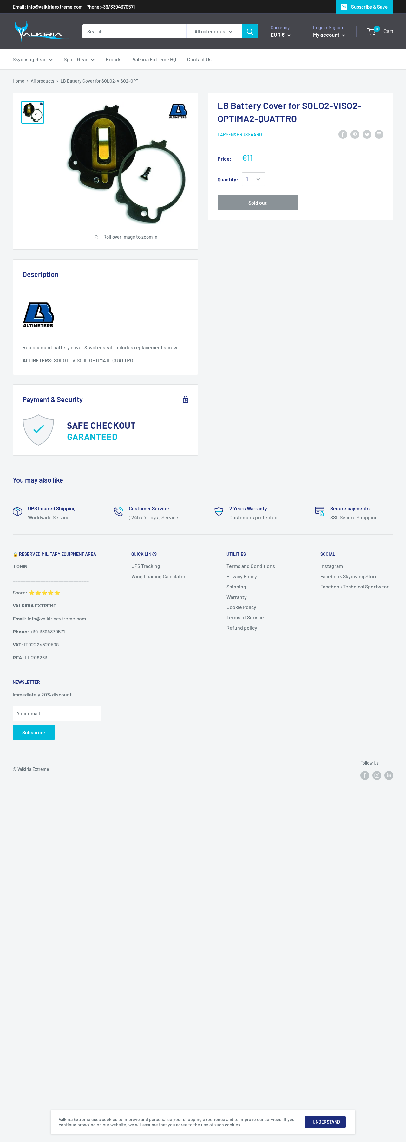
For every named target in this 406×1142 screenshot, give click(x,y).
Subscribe (33, 732)
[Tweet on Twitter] (367, 134)
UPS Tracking (145, 566)
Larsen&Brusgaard (240, 134)
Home (18, 81)
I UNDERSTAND (325, 1122)
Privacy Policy (241, 576)
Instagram (331, 566)
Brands (113, 59)
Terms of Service (245, 617)
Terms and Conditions (250, 566)
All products (42, 81)
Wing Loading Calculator (158, 576)
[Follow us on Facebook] (364, 775)
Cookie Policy (241, 607)
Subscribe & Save (369, 7)
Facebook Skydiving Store (349, 576)
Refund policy (241, 628)
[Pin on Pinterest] (354, 134)
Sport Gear (76, 59)
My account (326, 34)
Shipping (236, 586)
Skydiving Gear (29, 59)
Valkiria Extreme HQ (154, 59)
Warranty (236, 597)
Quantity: (228, 179)
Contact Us (199, 59)
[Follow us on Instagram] (376, 775)
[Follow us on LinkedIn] (388, 775)
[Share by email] (379, 134)
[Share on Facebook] (342, 134)
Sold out (257, 203)
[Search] (250, 31)
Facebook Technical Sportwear (354, 586)
